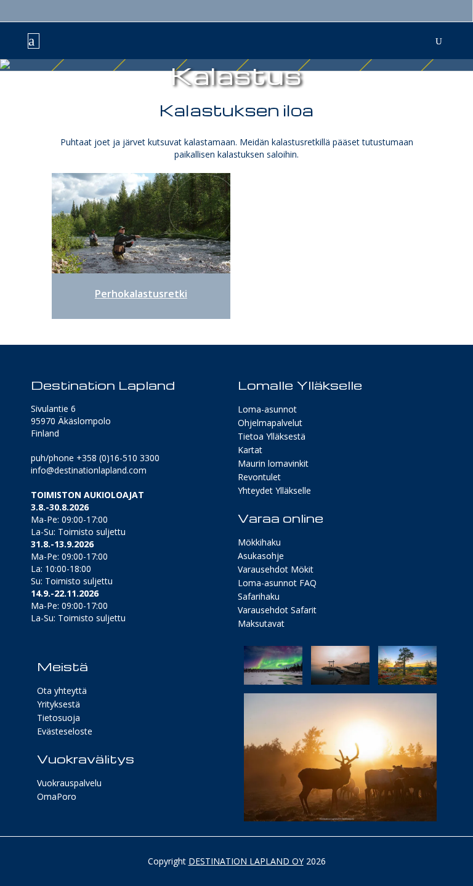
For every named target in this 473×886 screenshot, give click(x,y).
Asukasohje (261, 556)
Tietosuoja (58, 717)
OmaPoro (56, 796)
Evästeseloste (64, 731)
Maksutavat (261, 623)
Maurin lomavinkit (273, 463)
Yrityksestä (58, 704)
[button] (273, 665)
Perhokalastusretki (141, 293)
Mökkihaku (259, 542)
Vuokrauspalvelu (69, 783)
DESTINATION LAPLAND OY (246, 861)
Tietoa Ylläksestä (271, 436)
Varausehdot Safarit (277, 610)
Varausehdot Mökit (275, 569)
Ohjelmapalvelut (270, 423)
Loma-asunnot (267, 409)
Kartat (250, 450)
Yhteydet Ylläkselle (274, 490)
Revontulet (259, 477)
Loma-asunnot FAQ (277, 583)
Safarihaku (259, 596)
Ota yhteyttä (62, 690)
